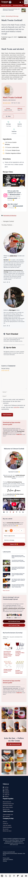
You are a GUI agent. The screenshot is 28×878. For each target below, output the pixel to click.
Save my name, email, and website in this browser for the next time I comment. (14, 401)
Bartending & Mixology (18, 5)
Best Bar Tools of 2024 (6, 5)
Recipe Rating (5, 368)
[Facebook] (2, 875)
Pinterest (6, 796)
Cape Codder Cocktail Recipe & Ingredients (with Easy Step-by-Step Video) (18, 568)
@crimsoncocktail (15, 194)
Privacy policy (6, 858)
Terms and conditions (8, 859)
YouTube (6, 787)
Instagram (6, 792)
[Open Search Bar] (23, 2)
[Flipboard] (18, 875)
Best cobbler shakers (8, 807)
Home (3, 16)
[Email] (26, 875)
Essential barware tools (8, 803)
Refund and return (7, 831)
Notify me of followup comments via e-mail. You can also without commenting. (13, 407)
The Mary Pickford (6, 225)
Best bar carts (6, 809)
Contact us (5, 823)
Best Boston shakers (7, 805)
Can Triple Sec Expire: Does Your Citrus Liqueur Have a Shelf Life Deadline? (18, 580)
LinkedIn (6, 789)
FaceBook (6, 791)
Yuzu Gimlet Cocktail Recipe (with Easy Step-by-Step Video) (18, 561)
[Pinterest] (14, 875)
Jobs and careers (7, 825)
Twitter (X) (6, 794)
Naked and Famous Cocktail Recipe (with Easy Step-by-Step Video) (18, 556)
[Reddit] (22, 875)
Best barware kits (7, 801)
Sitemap (5, 861)
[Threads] (10, 875)
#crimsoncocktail (12, 198)
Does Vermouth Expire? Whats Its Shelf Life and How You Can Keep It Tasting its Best (18, 585)
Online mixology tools (8, 814)
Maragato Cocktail (8, 221)
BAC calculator (6, 816)
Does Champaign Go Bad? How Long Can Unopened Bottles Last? (18, 574)
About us (5, 821)
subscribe (16, 407)
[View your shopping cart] (20, 2)
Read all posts (6, 590)
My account (5, 829)
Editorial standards (7, 827)
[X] (6, 875)
